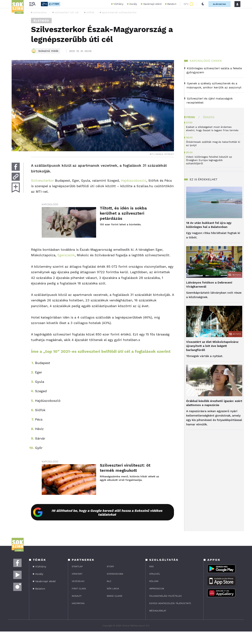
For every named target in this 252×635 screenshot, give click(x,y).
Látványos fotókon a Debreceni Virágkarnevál (209, 284)
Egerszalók (66, 255)
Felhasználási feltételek (165, 596)
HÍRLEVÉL (154, 574)
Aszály (133, 4)
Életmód (41, 20)
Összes (208, 117)
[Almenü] (32, 4)
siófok (90, 12)
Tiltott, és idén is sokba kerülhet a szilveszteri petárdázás (123, 213)
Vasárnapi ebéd (152, 4)
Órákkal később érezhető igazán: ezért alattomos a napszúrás (214, 403)
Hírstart (77, 574)
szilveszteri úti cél (67, 12)
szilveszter (40, 12)
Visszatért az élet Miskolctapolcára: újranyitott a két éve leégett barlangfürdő (212, 346)
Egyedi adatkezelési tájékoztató (170, 603)
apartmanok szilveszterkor (119, 12)
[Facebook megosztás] (16, 167)
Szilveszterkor (42, 180)
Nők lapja (113, 588)
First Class (79, 588)
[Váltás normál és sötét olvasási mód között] (203, 4)
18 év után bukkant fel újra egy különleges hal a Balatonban (209, 225)
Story (110, 566)
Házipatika (78, 603)
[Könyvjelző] (16, 188)
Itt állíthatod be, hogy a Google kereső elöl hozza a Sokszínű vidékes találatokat (106, 512)
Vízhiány (118, 4)
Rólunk (153, 581)
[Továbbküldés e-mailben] (16, 177)
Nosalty (77, 596)
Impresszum (156, 588)
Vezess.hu (78, 581)
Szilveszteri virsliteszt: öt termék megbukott (125, 468)
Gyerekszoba (115, 574)
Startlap (77, 566)
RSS (151, 566)
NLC (109, 581)
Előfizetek (219, 4)
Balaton (171, 4)
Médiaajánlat (157, 610)
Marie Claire (114, 596)
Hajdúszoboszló (133, 180)
